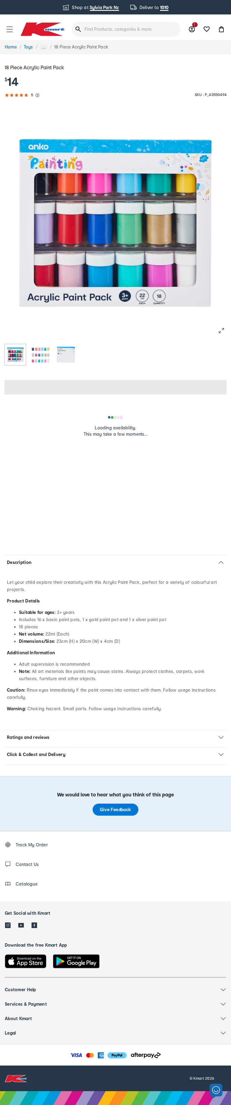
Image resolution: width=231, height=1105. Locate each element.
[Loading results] (115, 417)
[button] (9, 29)
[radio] (15, 355)
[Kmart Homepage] (42, 29)
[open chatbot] (216, 1091)
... (43, 47)
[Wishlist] (206, 29)
